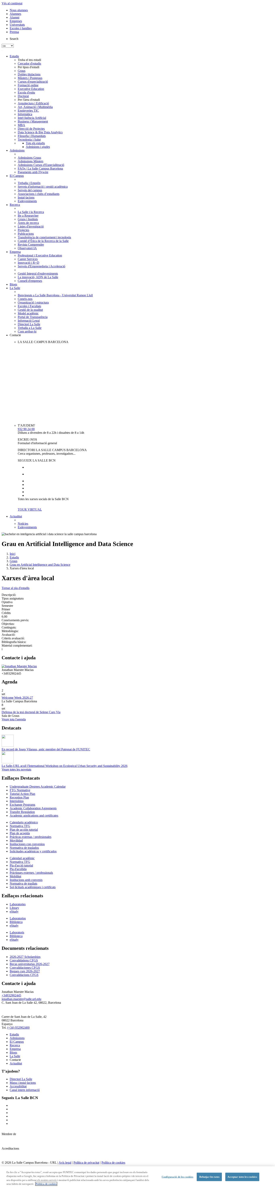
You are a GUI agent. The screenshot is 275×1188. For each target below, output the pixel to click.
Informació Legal (29, 320)
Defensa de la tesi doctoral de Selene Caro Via (31, 712)
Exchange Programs (22, 804)
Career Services (28, 259)
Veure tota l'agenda (14, 719)
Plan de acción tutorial (24, 829)
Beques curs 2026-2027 (25, 971)
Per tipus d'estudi (28, 67)
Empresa (15, 251)
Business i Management (33, 121)
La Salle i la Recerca (31, 212)
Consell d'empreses (30, 280)
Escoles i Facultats (29, 306)
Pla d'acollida (18, 869)
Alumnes (15, 13)
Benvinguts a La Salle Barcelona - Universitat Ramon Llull (55, 295)
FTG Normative (20, 790)
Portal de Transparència (33, 317)
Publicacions (26, 233)
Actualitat (16, 516)
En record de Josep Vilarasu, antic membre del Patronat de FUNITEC (46, 749)
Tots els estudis (35, 143)
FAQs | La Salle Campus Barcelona (40, 168)
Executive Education (31, 89)
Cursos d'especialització (33, 81)
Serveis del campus (30, 190)
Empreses (16, 21)
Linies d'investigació (31, 226)
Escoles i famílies (21, 28)
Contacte (15, 335)
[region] (137, 1177)
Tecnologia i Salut (29, 139)
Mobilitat (15, 876)
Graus (21, 70)
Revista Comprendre (31, 244)
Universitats (17, 24)
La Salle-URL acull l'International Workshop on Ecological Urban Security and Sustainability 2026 (64, 766)
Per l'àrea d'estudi (29, 99)
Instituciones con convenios (27, 844)
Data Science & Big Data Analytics (40, 132)
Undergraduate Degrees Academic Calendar (38, 786)
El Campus (17, 175)
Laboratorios (18, 918)
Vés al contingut (12, 3)
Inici (12, 553)
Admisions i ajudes (38, 146)
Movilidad (16, 840)
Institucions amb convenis (26, 880)
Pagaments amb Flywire (33, 172)
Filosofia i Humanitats (32, 136)
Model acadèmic (28, 313)
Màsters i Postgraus (30, 78)
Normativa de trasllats (23, 883)
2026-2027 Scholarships (25, 956)
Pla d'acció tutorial (21, 865)
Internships (17, 801)
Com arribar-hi (27, 331)
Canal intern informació (25, 1090)
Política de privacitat (86, 1162)
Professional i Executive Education (40, 255)
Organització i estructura (33, 302)
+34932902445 (11, 995)
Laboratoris (17, 932)
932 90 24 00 (26, 429)
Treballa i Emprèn (29, 183)
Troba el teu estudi (29, 60)
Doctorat (23, 96)
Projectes (23, 230)
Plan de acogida (20, 833)
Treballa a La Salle (29, 328)
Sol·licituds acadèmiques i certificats (33, 887)
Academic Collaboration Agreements (33, 808)
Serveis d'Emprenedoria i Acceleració (41, 266)
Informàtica (25, 114)
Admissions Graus (29, 157)
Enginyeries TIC (28, 110)
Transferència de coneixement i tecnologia (44, 237)
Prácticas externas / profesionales (30, 837)
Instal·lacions (26, 197)
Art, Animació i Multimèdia (35, 107)
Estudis (14, 56)
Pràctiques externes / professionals (31, 872)
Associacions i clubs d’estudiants (38, 194)
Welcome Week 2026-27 (17, 697)
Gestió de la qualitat (30, 309)
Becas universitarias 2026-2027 (30, 964)
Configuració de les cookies (177, 1176)
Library (14, 908)
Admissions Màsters (30, 161)
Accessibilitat (18, 1086)
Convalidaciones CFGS (25, 967)
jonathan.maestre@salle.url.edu (21, 999)
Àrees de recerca (28, 223)
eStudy (14, 911)
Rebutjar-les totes (209, 1176)
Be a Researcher (28, 215)
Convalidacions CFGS (24, 975)
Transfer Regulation (22, 812)
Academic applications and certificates (34, 815)
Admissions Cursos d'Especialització (41, 165)
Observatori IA (27, 248)
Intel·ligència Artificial (32, 118)
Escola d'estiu (26, 92)
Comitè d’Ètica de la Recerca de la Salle (43, 241)
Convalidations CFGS (24, 960)
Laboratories (18, 904)
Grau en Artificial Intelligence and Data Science (40, 564)
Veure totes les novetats (16, 769)
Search (14, 38)
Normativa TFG (20, 826)
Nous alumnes (19, 10)
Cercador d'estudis (29, 63)
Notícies (23, 523)
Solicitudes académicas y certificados (33, 851)
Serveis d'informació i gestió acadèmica (43, 186)
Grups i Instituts (28, 219)
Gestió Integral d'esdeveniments (38, 273)
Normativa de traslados (24, 847)
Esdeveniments (27, 201)
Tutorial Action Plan (22, 793)
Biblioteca (16, 922)
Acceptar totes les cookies (242, 1176)
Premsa (14, 32)
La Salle (15, 288)
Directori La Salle (29, 324)
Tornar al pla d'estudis (15, 588)
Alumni (14, 17)
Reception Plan (19, 797)
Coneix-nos (25, 299)
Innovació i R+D (28, 262)
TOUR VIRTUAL (30, 509)
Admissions (17, 150)
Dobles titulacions (29, 74)
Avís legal (65, 1162)
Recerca (15, 204)
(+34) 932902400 (18, 1027)
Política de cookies (113, 1162)
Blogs (13, 284)
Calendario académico (24, 822)
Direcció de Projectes (31, 128)
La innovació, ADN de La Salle (38, 277)
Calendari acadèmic (22, 858)
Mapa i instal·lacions (23, 1082)
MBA (21, 125)
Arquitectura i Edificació (33, 103)
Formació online (28, 85)
